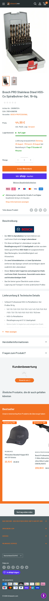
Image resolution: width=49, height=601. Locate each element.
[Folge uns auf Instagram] (13, 567)
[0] (44, 3)
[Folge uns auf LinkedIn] (26, 567)
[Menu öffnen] (3, 4)
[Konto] (40, 3)
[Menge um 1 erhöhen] (30, 159)
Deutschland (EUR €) (11, 556)
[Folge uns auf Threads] (8, 567)
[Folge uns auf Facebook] (4, 567)
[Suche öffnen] (35, 3)
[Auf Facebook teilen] (31, 210)
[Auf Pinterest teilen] (36, 210)
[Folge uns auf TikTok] (22, 567)
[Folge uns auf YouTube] (17, 567)
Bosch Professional (19, 114)
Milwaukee (9, 451)
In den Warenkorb (24, 169)
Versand (31, 127)
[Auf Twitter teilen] (40, 210)
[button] (44, 596)
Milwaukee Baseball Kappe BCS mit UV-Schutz (17, 456)
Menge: (5, 160)
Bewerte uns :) (24, 380)
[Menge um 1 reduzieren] (17, 159)
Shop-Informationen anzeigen (17, 202)
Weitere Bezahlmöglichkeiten (24, 182)
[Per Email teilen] (45, 210)
